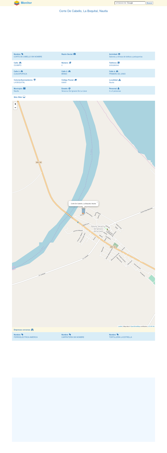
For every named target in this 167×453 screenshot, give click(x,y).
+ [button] (15, 104)
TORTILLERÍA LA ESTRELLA (120, 337)
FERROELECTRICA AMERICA (26, 337)
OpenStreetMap (135, 326)
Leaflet (120, 326)
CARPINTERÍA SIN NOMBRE (72, 337)
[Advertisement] (83, 33)
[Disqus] (83, 409)
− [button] (15, 107)
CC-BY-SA (151, 326)
